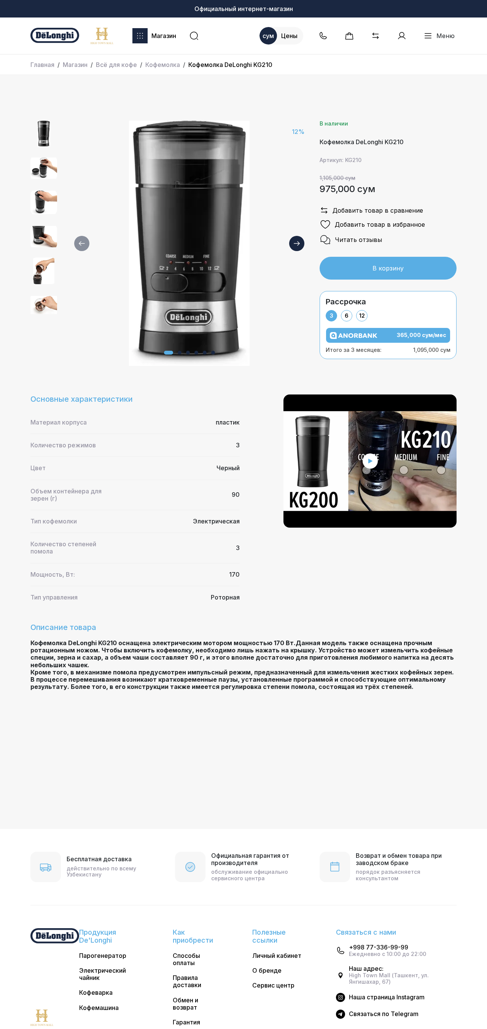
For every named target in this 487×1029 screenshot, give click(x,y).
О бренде (267, 970)
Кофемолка (162, 64)
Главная (42, 64)
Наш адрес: (366, 968)
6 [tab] (347, 315)
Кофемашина (99, 1008)
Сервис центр (273, 985)
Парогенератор (102, 955)
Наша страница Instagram (387, 997)
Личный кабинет (276, 955)
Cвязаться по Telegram (384, 1014)
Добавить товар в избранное (380, 224)
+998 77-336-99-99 (378, 947)
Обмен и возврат (185, 1004)
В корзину (388, 268)
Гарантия (186, 1022)
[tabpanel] (388, 340)
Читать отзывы (358, 239)
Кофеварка (96, 992)
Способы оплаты (186, 959)
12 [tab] (362, 315)
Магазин (163, 36)
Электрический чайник (102, 974)
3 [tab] (331, 315)
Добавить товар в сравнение (378, 210)
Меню (445, 36)
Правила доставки (187, 981)
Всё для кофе (116, 64)
